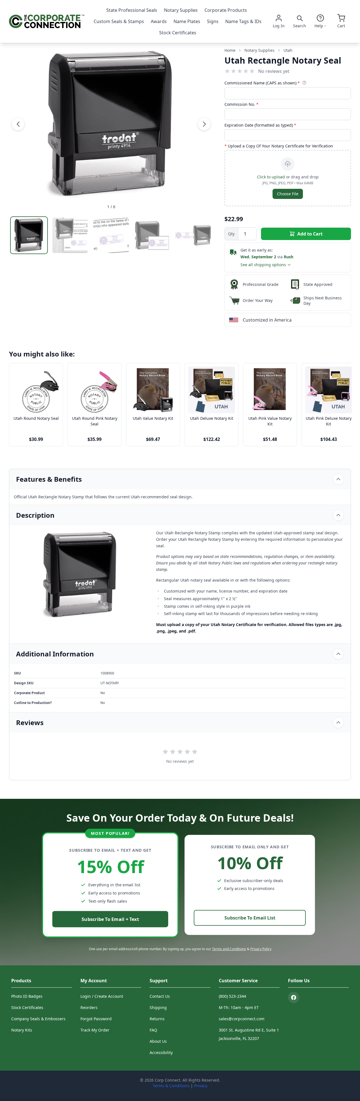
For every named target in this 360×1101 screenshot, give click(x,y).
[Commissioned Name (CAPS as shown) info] (304, 82)
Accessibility (161, 1052)
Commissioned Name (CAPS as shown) (262, 83)
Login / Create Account (101, 996)
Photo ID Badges (26, 996)
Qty (231, 233)
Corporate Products (225, 10)
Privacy (200, 1085)
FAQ (153, 1030)
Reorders (89, 1007)
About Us (158, 1041)
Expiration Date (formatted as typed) (260, 125)
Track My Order (94, 1030)
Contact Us (160, 996)
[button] (18, 124)
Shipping (158, 1007)
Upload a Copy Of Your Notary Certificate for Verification (278, 146)
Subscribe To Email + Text (110, 919)
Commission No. (241, 104)
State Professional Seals (131, 10)
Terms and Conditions (229, 949)
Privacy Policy (260, 949)
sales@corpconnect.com (241, 1018)
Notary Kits (21, 1030)
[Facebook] (293, 997)
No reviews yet (273, 71)
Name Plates (187, 21)
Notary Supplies (181, 10)
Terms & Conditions (171, 1085)
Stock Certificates (177, 33)
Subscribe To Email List (249, 918)
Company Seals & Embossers (38, 1018)
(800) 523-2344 (232, 996)
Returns (157, 1018)
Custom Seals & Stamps (119, 21)
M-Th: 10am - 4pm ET (239, 1007)
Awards (159, 21)
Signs (213, 21)
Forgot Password (96, 1018)
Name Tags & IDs (243, 21)
